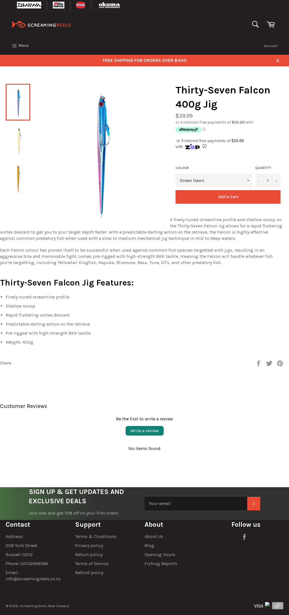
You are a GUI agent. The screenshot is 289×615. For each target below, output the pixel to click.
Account (271, 46)
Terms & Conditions (96, 536)
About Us (153, 536)
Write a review (144, 430)
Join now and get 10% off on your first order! (73, 513)
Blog (149, 545)
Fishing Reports (160, 563)
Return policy (88, 554)
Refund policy (89, 572)
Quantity (263, 168)
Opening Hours (159, 554)
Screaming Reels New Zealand (44, 606)
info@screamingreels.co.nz (33, 578)
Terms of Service (91, 563)
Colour (182, 168)
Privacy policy (89, 545)
